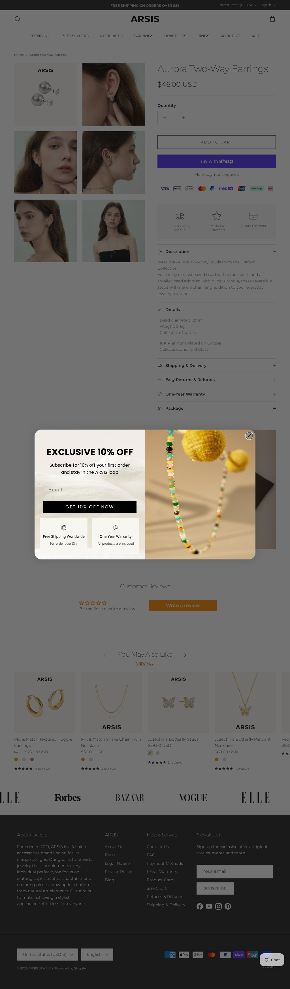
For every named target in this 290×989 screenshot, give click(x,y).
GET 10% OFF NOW (89, 507)
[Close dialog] (249, 435)
